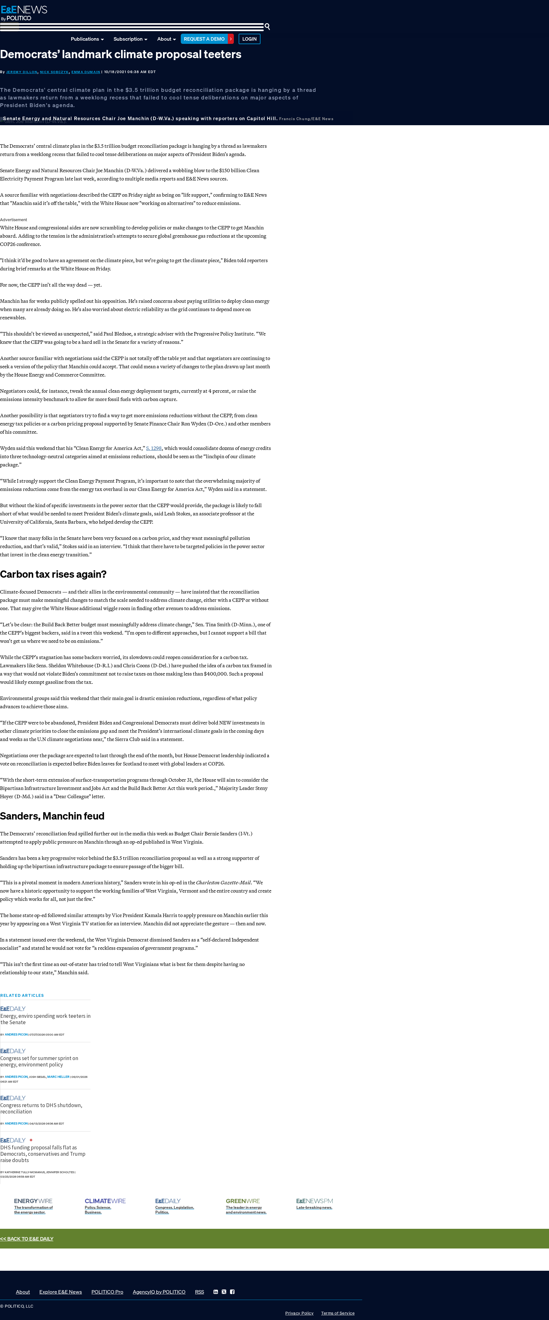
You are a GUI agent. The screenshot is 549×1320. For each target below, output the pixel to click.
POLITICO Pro (107, 1291)
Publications (85, 38)
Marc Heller (58, 1077)
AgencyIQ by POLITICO (159, 1291)
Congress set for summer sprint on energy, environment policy (39, 1061)
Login (249, 39)
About (164, 38)
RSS (199, 1291)
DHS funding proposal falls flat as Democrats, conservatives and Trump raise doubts (42, 1154)
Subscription (128, 38)
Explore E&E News (60, 1291)
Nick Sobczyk (54, 72)
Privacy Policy (299, 1313)
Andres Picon (16, 1034)
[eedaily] (15, 1008)
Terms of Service (338, 1313)
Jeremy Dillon (21, 72)
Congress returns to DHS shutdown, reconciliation (41, 1108)
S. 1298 (154, 448)
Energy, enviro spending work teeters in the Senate (45, 1019)
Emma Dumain (85, 72)
